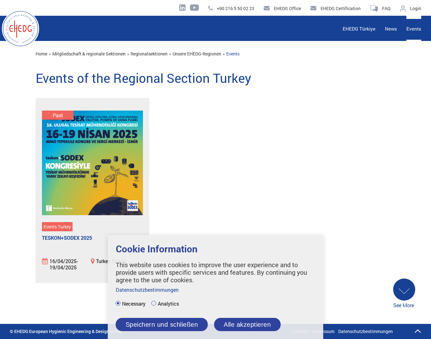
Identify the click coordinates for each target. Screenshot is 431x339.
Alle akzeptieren (247, 324)
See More (403, 305)
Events (232, 54)
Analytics (168, 304)
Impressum (323, 331)
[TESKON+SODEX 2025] (92, 163)
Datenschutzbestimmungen (365, 331)
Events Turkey (57, 227)
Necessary (133, 304)
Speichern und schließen (162, 324)
